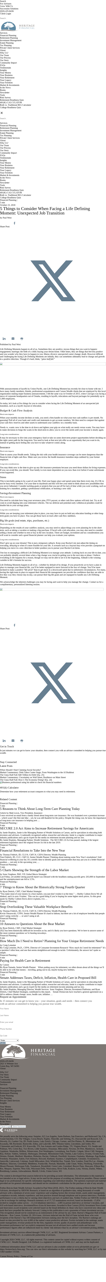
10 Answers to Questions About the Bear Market (32, 924)
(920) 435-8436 (7, 11)
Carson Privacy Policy (9, 1256)
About (3, 50)
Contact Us (5, 759)
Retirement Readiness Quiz (12, 100)
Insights (3, 70)
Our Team (4, 55)
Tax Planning (6, 45)
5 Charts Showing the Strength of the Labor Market (34, 870)
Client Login (5, 13)
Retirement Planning (9, 38)
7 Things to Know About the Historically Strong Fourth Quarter (42, 887)
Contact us (94, 582)
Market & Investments (9, 85)
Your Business (6, 75)
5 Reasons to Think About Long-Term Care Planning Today (40, 809)
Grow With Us (6, 6)
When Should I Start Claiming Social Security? (20, 770)
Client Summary (19, 1126)
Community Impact (8, 63)
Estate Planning (7, 43)
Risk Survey (5, 97)
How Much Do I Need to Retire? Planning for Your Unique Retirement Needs (52, 941)
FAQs (2, 65)
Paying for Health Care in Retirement (25, 960)
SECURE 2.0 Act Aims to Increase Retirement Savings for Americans (47, 828)
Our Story (4, 60)
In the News (5, 87)
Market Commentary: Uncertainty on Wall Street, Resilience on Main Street (33, 777)
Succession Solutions (9, 8)
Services (3, 33)
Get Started (5, 797)
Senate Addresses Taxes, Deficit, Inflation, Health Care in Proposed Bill (48, 977)
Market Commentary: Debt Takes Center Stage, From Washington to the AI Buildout (37, 772)
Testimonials (5, 68)
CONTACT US (7, 110)
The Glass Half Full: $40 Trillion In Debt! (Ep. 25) (22, 775)
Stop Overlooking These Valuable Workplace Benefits (36, 907)
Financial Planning (8, 35)
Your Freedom (6, 82)
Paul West (16, 344)
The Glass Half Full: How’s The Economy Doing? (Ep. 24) (26, 780)
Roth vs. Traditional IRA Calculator (15, 105)
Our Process (5, 58)
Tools (2, 95)
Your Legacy (5, 80)
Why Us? (4, 53)
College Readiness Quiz (10, 107)
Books (3, 90)
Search (3, 1)
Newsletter (4, 92)
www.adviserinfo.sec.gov (85, 1247)
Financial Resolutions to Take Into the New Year (32, 850)
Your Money (5, 72)
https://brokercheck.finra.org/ (12, 1249)
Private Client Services (10, 48)
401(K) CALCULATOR (11, 102)
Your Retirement (7, 77)
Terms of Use (27, 1256)
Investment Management (10, 40)
